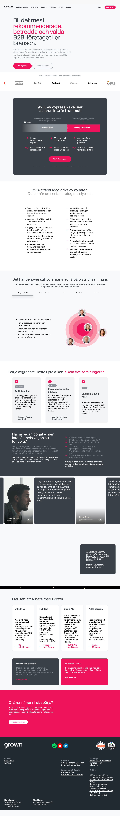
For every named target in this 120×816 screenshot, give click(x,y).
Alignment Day (67, 772)
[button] (22, 66)
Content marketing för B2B (101, 777)
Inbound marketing (98, 788)
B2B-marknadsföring (99, 775)
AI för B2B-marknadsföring (101, 790)
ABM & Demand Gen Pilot (72, 763)
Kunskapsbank (96, 763)
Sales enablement (98, 786)
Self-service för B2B (98, 795)
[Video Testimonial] (82, 501)
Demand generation (98, 784)
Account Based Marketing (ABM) (101, 781)
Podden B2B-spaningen (100, 760)
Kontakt (7, 763)
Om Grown (9, 760)
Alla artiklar (94, 765)
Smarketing (95, 793)
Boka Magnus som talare (72, 774)
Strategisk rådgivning (70, 765)
